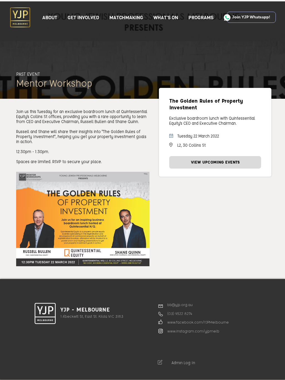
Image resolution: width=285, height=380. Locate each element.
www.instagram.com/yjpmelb (193, 331)
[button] (83, 18)
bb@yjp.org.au (180, 304)
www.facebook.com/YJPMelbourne (198, 322)
